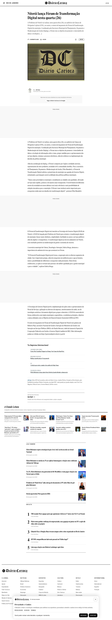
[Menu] (4, 3)
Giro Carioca (60, 592)
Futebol (41, 589)
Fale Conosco (6, 589)
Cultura (59, 581)
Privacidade (19, 610)
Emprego (23, 592)
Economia (23, 589)
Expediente (5, 586)
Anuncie (4, 581)
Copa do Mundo (43, 592)
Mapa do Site (5, 595)
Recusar (83, 615)
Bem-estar (79, 592)
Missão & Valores (7, 598)
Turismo (78, 586)
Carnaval (59, 584)
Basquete (41, 586)
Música (59, 586)
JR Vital (29, 380)
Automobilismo (43, 584)
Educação (23, 595)
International (97, 584)
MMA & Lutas (42, 595)
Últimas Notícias (24, 581)
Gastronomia (79, 584)
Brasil (21, 584)
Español (96, 586)
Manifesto (4, 592)
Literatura (60, 595)
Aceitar (93, 615)
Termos (33, 610)
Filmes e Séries (61, 589)
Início (95, 581)
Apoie (107, 3)
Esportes (41, 581)
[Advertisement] (56, 123)
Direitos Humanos (25, 586)
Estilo (77, 581)
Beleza (78, 589)
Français (96, 589)
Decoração (79, 595)
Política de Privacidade (8, 603)
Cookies (27, 610)
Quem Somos (5, 601)
